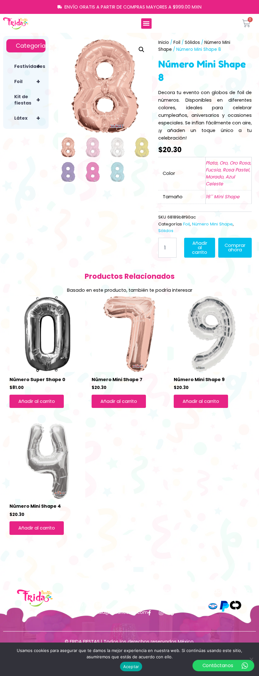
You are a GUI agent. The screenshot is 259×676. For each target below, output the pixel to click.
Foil (27, 81)
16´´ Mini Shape (222, 197)
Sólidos (192, 42)
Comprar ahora (235, 247)
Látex (27, 118)
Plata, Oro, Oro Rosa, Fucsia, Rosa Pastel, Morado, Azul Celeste (228, 173)
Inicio (163, 42)
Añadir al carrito (199, 247)
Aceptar (131, 666)
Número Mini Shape (212, 224)
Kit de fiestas (27, 99)
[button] (146, 23)
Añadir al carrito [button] (36, 401)
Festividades (29, 66)
